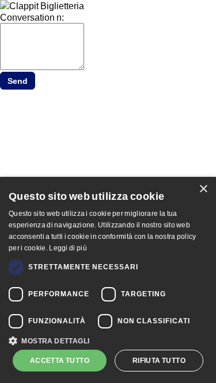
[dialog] (108, 280)
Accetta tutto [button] (59, 360)
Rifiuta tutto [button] (158, 360)
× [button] (203, 189)
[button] (108, 340)
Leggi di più (68, 247)
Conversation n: (32, 16)
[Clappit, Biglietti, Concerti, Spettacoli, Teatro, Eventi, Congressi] (42, 5)
